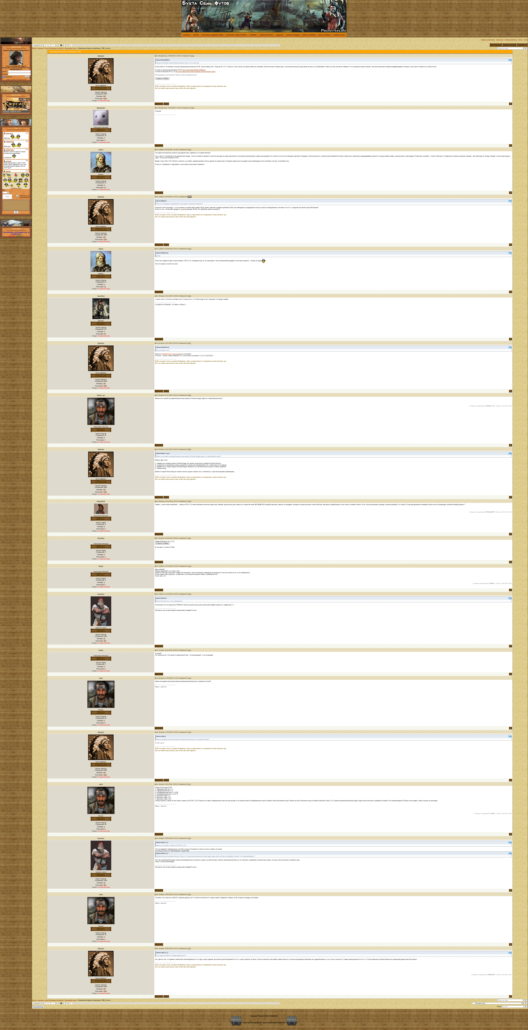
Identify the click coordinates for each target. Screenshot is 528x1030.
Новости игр (339, 35)
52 (63, 45)
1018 (189, 838)
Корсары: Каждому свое (212, 35)
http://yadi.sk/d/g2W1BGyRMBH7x (194, 70)
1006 (189, 296)
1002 (192, 108)
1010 (189, 501)
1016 (189, 732)
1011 (189, 538)
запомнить (9, 77)
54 (68, 45)
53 (66, 45)
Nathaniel (101, 56)
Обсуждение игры (70, 48)
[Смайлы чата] (16, 188)
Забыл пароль (11, 79)
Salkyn (101, 149)
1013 (189, 594)
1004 (189, 196)
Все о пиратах (325, 35)
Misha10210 (101, 108)
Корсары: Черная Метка (236, 35)
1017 (189, 784)
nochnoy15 (19, 235)
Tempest (253, 35)
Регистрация (21, 79)
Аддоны (279, 35)
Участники (499, 39)
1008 (189, 395)
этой (182, 209)
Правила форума (511, 39)
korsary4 (12, 235)
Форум (196, 35)
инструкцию (177, 354)
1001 (192, 56)
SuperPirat (101, 296)
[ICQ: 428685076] (166, 104)
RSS (525, 39)
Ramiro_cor (101, 395)
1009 (189, 449)
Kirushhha (100, 538)
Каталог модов (292, 35)
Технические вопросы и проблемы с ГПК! (91, 48)
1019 (189, 894)
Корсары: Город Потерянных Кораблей (50, 48)
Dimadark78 (101, 501)
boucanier (100, 594)
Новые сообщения (488, 39)
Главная (186, 35)
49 (56, 45)
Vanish (101, 566)
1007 (189, 343)
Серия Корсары (266, 35)
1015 (189, 678)
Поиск (520, 39)
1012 (189, 566)
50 (58, 45)
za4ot (101, 678)
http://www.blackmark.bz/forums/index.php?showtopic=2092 (195, 71)
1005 (189, 248)
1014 (189, 650)
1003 (189, 149)
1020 (189, 948)
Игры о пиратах (309, 35)
